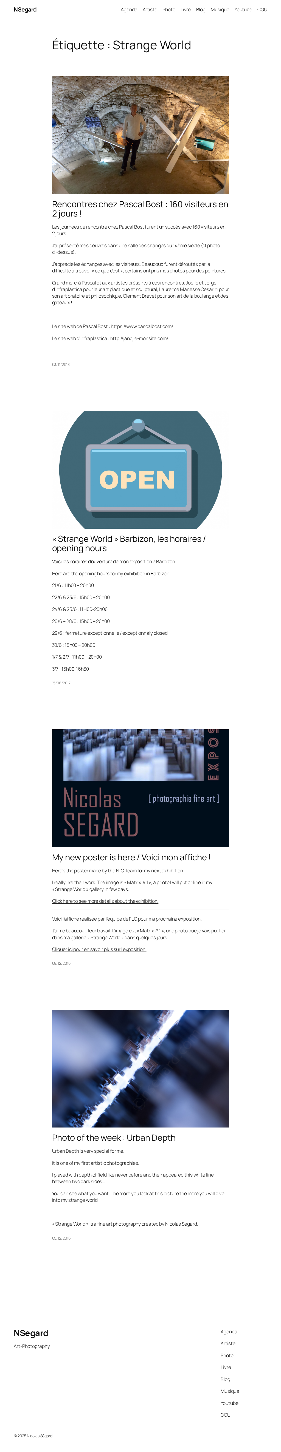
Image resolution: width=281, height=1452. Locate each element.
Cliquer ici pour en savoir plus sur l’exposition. (99, 949)
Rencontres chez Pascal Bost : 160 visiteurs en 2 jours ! (140, 208)
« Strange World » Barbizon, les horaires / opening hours (129, 543)
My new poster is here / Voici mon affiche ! (131, 857)
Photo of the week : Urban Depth (114, 1137)
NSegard (25, 9)
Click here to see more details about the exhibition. (105, 901)
